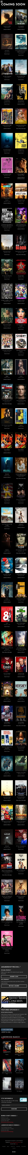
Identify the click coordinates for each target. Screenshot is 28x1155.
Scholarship (23, 1146)
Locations (18, 1146)
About (8, 1146)
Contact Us (13, 1146)
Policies (14, 1148)
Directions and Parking (7, 1122)
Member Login (14, 976)
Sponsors (3, 1146)
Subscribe (14, 1108)
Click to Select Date (7, 1029)
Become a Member (14, 985)
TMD (17, 1143)
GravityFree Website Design (15, 1142)
